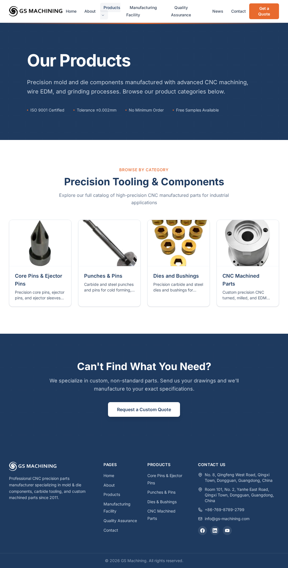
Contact (238, 11)
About (90, 11)
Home (71, 11)
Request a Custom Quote (144, 409)
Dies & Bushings (162, 501)
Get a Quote (264, 11)
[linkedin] (214, 530)
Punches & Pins (161, 492)
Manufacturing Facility (141, 11)
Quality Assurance (181, 11)
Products (112, 7)
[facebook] (202, 530)
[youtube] (227, 530)
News (217, 11)
